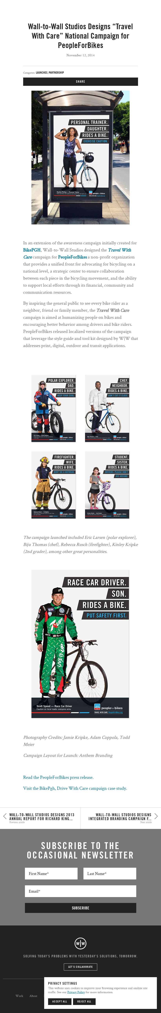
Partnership (56, 72)
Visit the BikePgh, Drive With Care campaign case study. (75, 788)
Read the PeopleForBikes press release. (58, 777)
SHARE (80, 81)
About (33, 996)
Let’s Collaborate (80, 967)
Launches (42, 72)
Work (19, 996)
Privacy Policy (76, 992)
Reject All (84, 1001)
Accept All (59, 1001)
